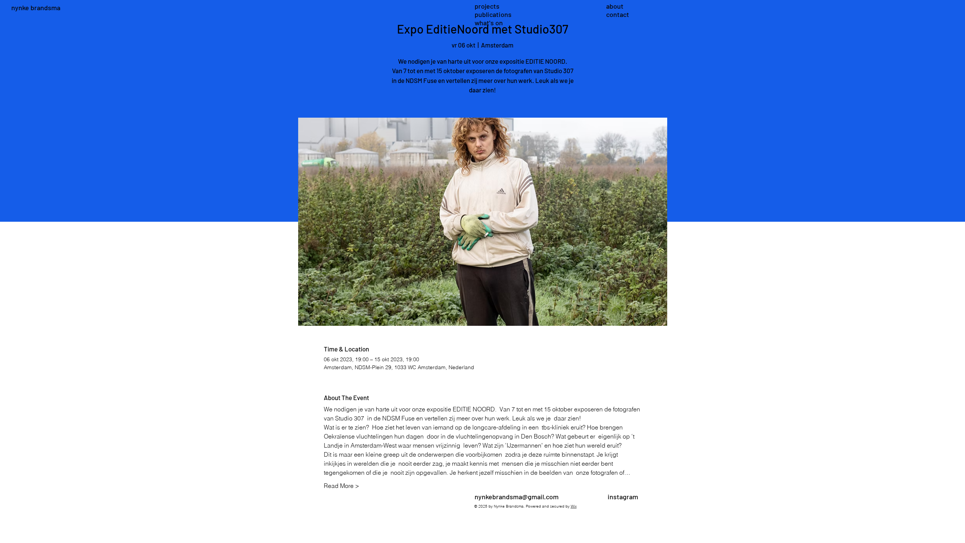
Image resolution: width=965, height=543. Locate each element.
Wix (574, 506)
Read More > (341, 485)
